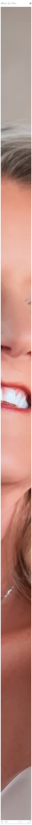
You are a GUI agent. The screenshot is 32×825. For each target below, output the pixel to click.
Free (20, 821)
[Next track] (30, 821)
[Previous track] (29, 821)
